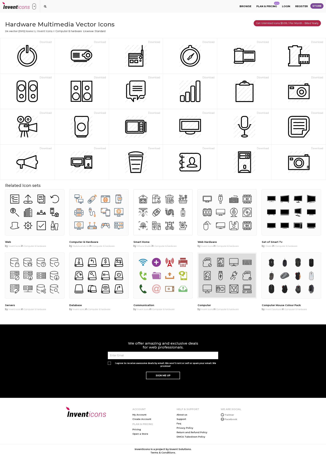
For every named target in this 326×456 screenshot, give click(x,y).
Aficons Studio (144, 246)
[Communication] (163, 275)
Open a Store (140, 433)
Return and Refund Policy (192, 432)
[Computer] (227, 275)
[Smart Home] (163, 212)
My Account (139, 414)
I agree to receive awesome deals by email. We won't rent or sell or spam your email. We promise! (165, 364)
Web (8, 242)
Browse (245, 6)
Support (181, 419)
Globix (268, 246)
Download (46, 42)
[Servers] (34, 275)
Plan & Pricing (267, 5)
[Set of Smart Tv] (291, 212)
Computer (204, 305)
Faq (179, 423)
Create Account (141, 419)
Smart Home (141, 242)
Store (316, 5)
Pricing (136, 429)
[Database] (98, 275)
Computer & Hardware (83, 242)
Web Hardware (207, 242)
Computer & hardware (69, 31)
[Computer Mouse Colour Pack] (291, 275)
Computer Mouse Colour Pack (281, 305)
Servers (10, 305)
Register (301, 6)
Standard (100, 31)
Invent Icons (44, 31)
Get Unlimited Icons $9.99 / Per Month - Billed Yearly (287, 23)
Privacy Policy (185, 427)
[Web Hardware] (227, 212)
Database (75, 305)
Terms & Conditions (162, 452)
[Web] (34, 212)
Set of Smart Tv (272, 242)
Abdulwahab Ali (81, 246)
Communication (143, 305)
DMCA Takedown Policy (191, 436)
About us (182, 414)
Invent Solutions (273, 309)
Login (286, 6)
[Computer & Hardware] (98, 212)
